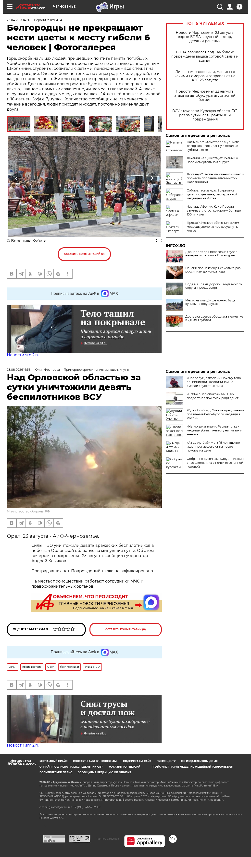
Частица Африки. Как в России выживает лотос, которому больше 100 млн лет (214, 210)
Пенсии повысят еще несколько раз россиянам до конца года (212, 269)
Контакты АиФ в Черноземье (95, 761)
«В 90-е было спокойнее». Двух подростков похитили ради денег (212, 396)
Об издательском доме (199, 761)
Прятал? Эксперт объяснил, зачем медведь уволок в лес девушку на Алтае (213, 226)
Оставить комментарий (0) (84, 254)
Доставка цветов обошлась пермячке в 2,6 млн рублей (214, 318)
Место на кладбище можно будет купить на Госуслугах (211, 302)
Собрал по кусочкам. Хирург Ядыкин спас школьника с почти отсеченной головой (215, 462)
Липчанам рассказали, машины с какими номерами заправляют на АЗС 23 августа (205, 76)
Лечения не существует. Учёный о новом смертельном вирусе (212, 160)
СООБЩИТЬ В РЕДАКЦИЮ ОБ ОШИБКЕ (104, 772)
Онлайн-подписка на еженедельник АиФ (71, 766)
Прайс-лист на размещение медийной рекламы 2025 (192, 766)
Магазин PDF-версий (124, 766)
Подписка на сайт (137, 761)
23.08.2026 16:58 (19, 369)
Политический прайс (55, 772)
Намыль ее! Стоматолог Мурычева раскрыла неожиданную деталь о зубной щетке (213, 146)
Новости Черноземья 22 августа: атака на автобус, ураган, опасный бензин (205, 95)
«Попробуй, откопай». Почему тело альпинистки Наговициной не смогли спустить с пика (214, 382)
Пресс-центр (166, 761)
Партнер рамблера (107, 838)
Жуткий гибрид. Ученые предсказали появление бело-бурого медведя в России (215, 414)
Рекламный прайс (53, 761)
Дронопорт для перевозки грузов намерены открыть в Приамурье (211, 253)
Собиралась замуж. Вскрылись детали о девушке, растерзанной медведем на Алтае (212, 194)
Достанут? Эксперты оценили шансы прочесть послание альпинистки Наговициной (215, 178)
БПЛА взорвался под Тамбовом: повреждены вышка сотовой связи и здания (204, 56)
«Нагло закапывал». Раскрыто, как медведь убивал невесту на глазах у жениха (214, 430)
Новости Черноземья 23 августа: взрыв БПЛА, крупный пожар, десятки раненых (205, 37)
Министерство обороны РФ (28, 511)
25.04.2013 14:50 (18, 20)
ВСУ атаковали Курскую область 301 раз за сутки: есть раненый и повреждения (205, 115)
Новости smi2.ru (23, 355)
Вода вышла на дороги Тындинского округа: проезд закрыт (213, 286)
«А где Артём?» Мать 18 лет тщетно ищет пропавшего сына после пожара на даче (213, 446)
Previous (17, 178)
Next (152, 178)
